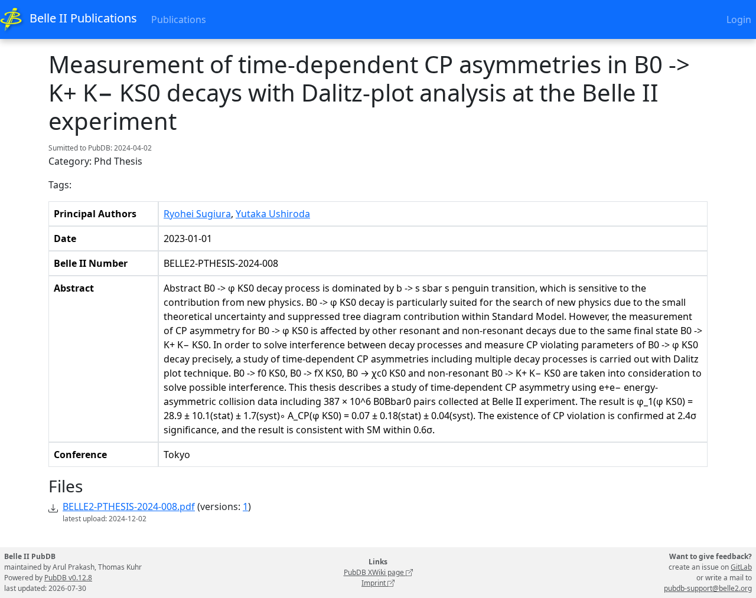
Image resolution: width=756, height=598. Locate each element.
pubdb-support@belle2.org (708, 588)
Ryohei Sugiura (197, 213)
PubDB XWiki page (375, 572)
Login (738, 19)
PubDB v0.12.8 (68, 578)
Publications (178, 19)
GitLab (741, 567)
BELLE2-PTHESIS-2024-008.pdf (129, 506)
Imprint (374, 583)
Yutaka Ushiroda (273, 213)
